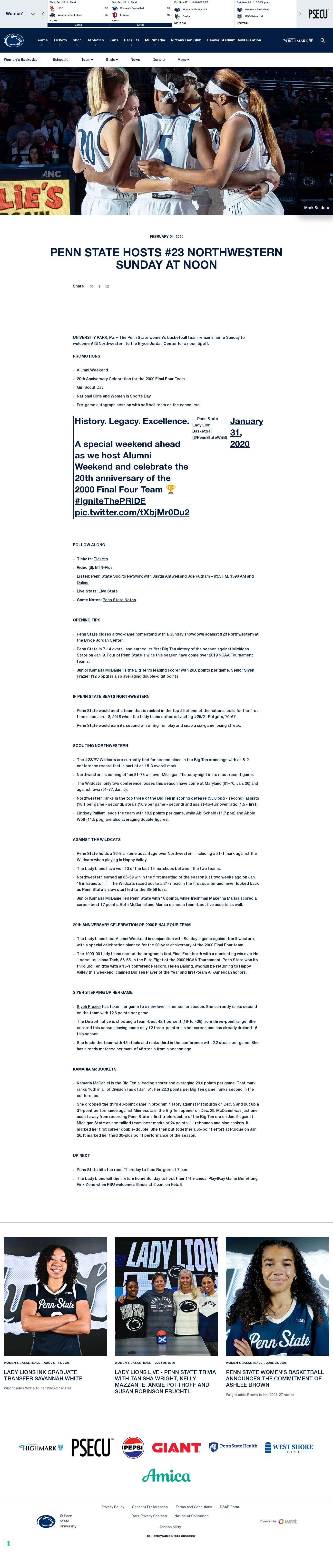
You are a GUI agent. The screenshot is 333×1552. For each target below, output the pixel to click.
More (181, 60)
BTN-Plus (104, 568)
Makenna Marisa (224, 898)
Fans (114, 40)
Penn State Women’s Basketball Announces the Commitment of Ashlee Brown (275, 1379)
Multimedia (155, 40)
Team (85, 60)
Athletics (96, 40)
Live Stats (108, 591)
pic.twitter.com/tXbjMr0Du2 (132, 513)
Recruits (131, 40)
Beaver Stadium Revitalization (234, 40)
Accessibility (170, 1527)
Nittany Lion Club (186, 40)
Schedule (61, 60)
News (135, 60)
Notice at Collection (191, 1516)
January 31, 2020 (246, 433)
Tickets (60, 40)
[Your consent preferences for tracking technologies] (8, 1543)
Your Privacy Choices (149, 1516)
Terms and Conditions (194, 1507)
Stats (110, 60)
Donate (158, 61)
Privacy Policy (112, 1507)
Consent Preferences (150, 1507)
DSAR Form (229, 1507)
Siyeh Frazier (89, 1007)
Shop (77, 40)
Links (78, 25)
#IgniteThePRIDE (110, 502)
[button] (43, 14)
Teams (42, 40)
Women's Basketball (22, 1363)
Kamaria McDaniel (105, 670)
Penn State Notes (119, 600)
